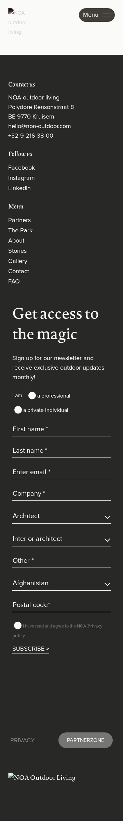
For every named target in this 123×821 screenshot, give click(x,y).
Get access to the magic (55, 323)
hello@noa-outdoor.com (39, 126)
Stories (17, 251)
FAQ (14, 281)
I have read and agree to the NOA (57, 631)
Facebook (21, 168)
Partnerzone (85, 740)
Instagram (21, 178)
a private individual (45, 410)
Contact (18, 271)
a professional (53, 395)
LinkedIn (19, 188)
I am (17, 395)
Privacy (22, 740)
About (16, 241)
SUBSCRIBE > (30, 648)
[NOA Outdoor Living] (61, 777)
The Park (20, 230)
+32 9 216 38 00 (30, 136)
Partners (19, 220)
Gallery (17, 261)
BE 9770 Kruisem (31, 117)
